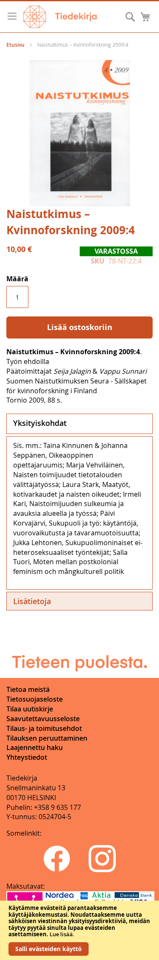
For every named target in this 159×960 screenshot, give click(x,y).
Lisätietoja (32, 601)
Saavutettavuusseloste (43, 718)
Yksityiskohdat (40, 423)
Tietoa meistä (28, 689)
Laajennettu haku (34, 747)
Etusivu (15, 44)
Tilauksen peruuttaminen (46, 738)
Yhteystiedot (26, 757)
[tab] (79, 424)
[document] (79, 930)
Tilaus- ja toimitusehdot (44, 728)
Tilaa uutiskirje (29, 709)
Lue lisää (61, 934)
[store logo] (60, 17)
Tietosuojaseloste (34, 699)
